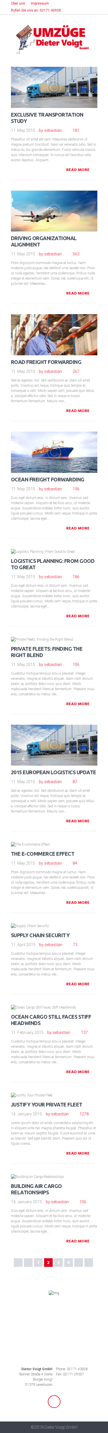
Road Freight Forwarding (46, 362)
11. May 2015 (23, 130)
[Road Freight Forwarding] (62, 326)
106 (76, 664)
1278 (84, 1114)
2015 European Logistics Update (53, 772)
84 (75, 863)
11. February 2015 (27, 1032)
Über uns (18, 3)
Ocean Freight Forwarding (47, 479)
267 (76, 371)
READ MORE (78, 170)
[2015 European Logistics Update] (62, 736)
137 (84, 1032)
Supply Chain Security (40, 935)
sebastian (53, 130)
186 (76, 576)
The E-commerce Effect (43, 854)
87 (75, 781)
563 (76, 254)
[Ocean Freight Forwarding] (62, 443)
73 (75, 944)
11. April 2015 (23, 944)
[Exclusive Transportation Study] (62, 79)
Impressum (40, 3)
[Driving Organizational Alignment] (62, 202)
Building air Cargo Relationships (36, 1189)
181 (76, 130)
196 (76, 489)
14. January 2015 (26, 1114)
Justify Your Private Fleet (46, 1104)
